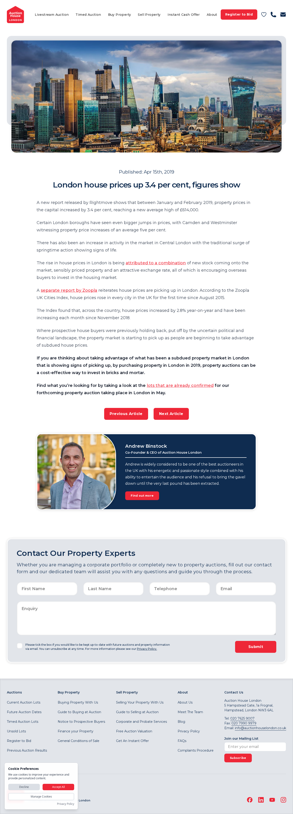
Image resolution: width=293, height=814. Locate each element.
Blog (181, 722)
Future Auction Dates (24, 712)
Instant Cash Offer (184, 15)
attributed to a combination (156, 262)
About (212, 15)
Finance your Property (75, 731)
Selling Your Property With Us (139, 702)
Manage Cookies (41, 796)
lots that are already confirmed (180, 385)
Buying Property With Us (78, 702)
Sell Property (149, 15)
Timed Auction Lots (22, 722)
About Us (185, 702)
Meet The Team (190, 712)
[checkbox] (20, 646)
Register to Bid (239, 14)
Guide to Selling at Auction (137, 712)
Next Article (171, 414)
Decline (24, 787)
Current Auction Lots (23, 702)
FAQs (182, 741)
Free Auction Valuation (134, 731)
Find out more (142, 495)
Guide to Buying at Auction (79, 712)
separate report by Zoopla (69, 290)
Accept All (58, 787)
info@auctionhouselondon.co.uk (260, 728)
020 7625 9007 (242, 718)
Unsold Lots (16, 731)
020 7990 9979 (243, 723)
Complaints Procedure (196, 750)
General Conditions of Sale (78, 741)
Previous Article (126, 414)
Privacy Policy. (147, 649)
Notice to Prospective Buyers (81, 722)
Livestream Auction (52, 15)
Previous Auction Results (27, 750)
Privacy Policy (189, 731)
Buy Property (119, 15)
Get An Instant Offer (132, 741)
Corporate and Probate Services (141, 722)
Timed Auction (88, 15)
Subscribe (238, 758)
